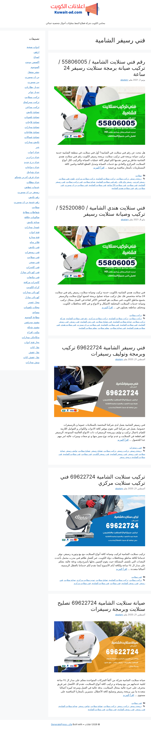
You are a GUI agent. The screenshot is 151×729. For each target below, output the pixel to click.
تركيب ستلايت (123, 178)
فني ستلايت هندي (68, 324)
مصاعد (35, 312)
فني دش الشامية (88, 321)
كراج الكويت (32, 287)
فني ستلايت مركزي (82, 583)
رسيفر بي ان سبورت (28, 192)
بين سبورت (33, 82)
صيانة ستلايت (89, 182)
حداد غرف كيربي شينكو (27, 177)
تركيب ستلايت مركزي (85, 178)
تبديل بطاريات (32, 87)
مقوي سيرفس (31, 322)
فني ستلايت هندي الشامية (123, 188)
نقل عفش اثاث (31, 357)
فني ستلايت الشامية (97, 185)
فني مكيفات (33, 277)
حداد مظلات (33, 182)
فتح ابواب (34, 232)
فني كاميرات (32, 267)
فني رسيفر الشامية (118, 454)
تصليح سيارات (32, 127)
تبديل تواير (33, 92)
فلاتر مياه (34, 242)
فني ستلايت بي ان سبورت (76, 185)
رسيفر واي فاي (125, 182)
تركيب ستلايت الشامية (105, 178)
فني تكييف (33, 247)
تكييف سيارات (32, 142)
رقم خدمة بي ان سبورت (26, 202)
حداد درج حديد (31, 162)
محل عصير (33, 302)
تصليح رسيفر (97, 451)
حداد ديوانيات (32, 167)
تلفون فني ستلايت (67, 178)
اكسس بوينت (32, 62)
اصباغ (36, 57)
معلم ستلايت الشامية (88, 328)
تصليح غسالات (31, 137)
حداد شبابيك (33, 172)
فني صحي (34, 262)
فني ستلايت (132, 185)
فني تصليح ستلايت (104, 321)
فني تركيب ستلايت (74, 182)
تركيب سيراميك (31, 102)
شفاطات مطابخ (31, 212)
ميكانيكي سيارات (30, 337)
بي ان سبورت (32, 77)
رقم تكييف (33, 197)
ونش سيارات (32, 362)
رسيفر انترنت (139, 182)
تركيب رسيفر (123, 451)
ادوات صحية (33, 47)
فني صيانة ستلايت (118, 328)
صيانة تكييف (33, 222)
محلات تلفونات (31, 307)
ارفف (36, 52)
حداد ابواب (33, 152)
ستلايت (139, 175)
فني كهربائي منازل (29, 272)
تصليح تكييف (32, 112)
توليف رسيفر (71, 451)
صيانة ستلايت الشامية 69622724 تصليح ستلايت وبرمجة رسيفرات (101, 606)
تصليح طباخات (31, 132)
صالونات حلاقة (31, 217)
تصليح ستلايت (84, 451)
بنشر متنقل (33, 72)
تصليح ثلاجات (32, 122)
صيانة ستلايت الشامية (122, 321)
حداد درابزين (32, 157)
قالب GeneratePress (61, 724)
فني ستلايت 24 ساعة (116, 185)
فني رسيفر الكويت (101, 454)
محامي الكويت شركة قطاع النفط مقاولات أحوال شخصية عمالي (75, 23)
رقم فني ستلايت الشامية (107, 182)
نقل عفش (34, 352)
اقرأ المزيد (98, 167)
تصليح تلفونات (31, 117)
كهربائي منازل (32, 297)
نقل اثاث (34, 347)
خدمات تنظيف (31, 187)
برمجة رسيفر (136, 178)
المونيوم (35, 67)
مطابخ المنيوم (32, 317)
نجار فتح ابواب (31, 342)
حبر (37, 147)
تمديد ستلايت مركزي (86, 580)
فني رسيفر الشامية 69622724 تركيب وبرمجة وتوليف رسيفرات (103, 350)
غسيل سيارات (32, 227)
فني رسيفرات (136, 447)
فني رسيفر (74, 321)
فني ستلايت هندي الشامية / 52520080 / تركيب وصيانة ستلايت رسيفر (100, 211)
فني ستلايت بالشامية (110, 324)
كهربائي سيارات (31, 292)
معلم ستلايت (103, 328)
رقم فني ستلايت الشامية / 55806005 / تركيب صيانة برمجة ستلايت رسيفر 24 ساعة (101, 68)
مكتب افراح (33, 332)
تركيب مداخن (32, 107)
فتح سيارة (34, 237)
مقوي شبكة (33, 327)
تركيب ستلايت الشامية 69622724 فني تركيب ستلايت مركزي (102, 480)
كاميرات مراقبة (31, 282)
